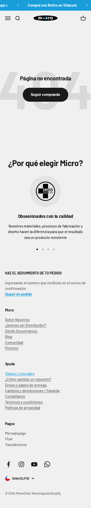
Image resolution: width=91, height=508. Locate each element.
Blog (8, 337)
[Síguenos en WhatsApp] (47, 464)
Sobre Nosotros (17, 320)
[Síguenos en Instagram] (21, 464)
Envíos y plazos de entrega (26, 385)
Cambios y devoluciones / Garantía (32, 391)
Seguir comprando (45, 94)
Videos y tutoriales (19, 374)
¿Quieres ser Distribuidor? (25, 325)
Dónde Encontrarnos (21, 331)
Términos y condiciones (24, 402)
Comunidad (14, 342)
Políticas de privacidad (22, 408)
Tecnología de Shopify (46, 493)
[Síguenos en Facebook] (8, 464)
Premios (11, 348)
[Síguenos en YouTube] (34, 464)
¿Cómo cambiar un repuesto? (28, 379)
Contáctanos (15, 396)
